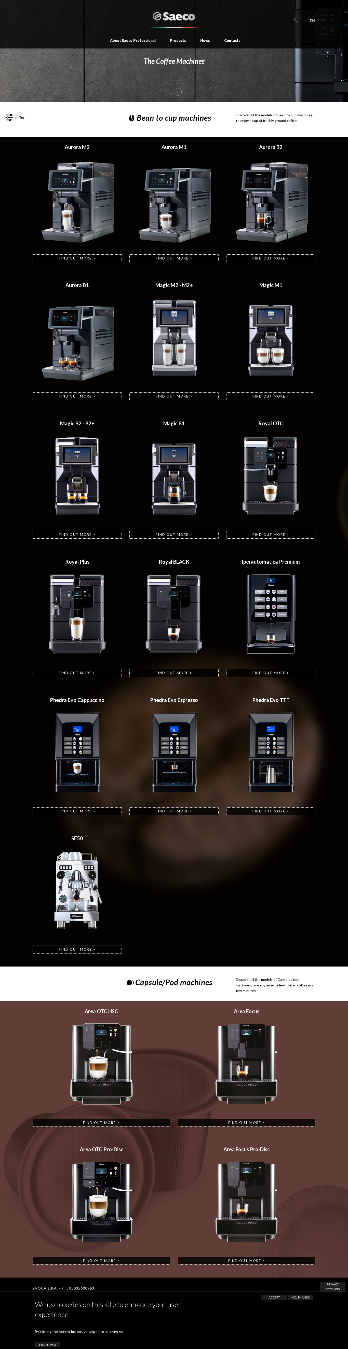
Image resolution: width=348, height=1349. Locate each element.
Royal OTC (270, 423)
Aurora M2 (77, 147)
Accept (274, 1297)
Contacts (232, 40)
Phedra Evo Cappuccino (77, 700)
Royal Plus (77, 562)
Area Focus (246, 1011)
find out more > (77, 258)
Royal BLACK (174, 562)
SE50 (77, 838)
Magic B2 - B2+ (77, 423)
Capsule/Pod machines (173, 982)
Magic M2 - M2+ (174, 285)
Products (178, 40)
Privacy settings (333, 1286)
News (205, 40)
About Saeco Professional (133, 40)
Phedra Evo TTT (271, 700)
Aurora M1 (174, 147)
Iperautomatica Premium (271, 562)
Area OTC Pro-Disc (101, 1149)
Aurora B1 (77, 285)
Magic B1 (174, 423)
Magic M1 (270, 285)
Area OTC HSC (101, 1011)
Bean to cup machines (174, 117)
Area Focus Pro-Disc (246, 1149)
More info (47, 1344)
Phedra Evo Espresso (174, 700)
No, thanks (300, 1297)
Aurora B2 (271, 147)
